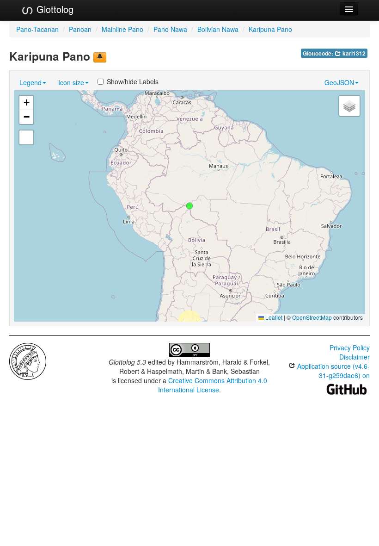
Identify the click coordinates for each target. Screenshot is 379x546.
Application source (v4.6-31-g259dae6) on (332, 370)
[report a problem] (99, 57)
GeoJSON (339, 82)
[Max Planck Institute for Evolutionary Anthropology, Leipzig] (27, 360)
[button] (189, 206)
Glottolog (53, 9)
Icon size (71, 82)
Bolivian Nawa (217, 29)
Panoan (80, 29)
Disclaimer (354, 356)
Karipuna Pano (270, 29)
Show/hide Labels (133, 81)
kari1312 (353, 53)
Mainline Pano (122, 29)
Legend (30, 82)
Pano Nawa (170, 29)
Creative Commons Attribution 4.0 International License (213, 385)
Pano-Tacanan (37, 29)
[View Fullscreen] (26, 137)
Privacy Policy (350, 347)
